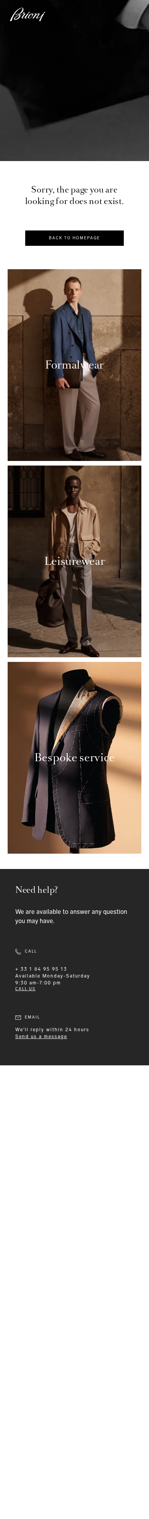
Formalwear (74, 364)
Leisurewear (74, 561)
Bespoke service (74, 757)
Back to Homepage (74, 238)
